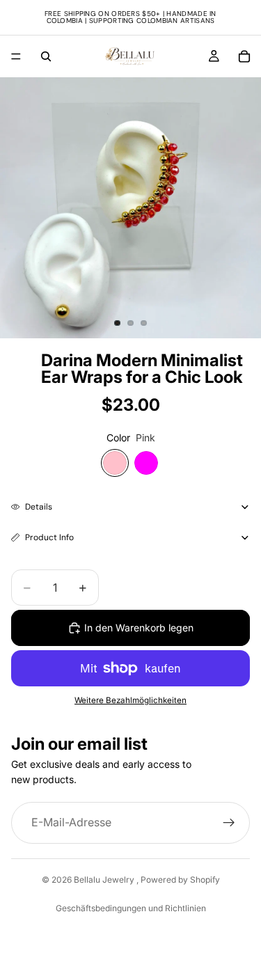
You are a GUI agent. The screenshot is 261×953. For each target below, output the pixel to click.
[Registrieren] (229, 822)
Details (38, 506)
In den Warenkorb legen (138, 627)
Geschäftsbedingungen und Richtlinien (131, 908)
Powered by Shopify (180, 879)
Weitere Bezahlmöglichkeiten (130, 700)
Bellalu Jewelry (105, 879)
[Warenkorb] (244, 56)
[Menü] (16, 56)
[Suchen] (46, 56)
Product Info (49, 537)
